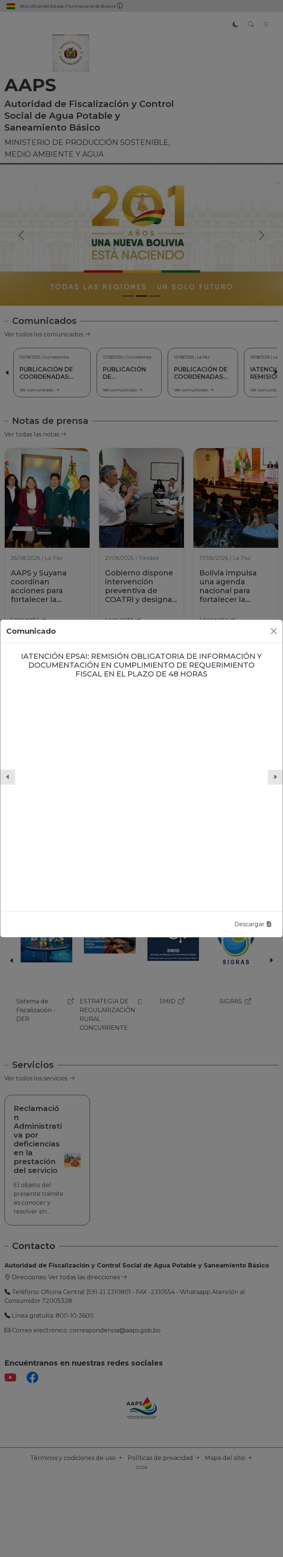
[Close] (274, 631)
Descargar (250, 924)
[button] (7, 777)
